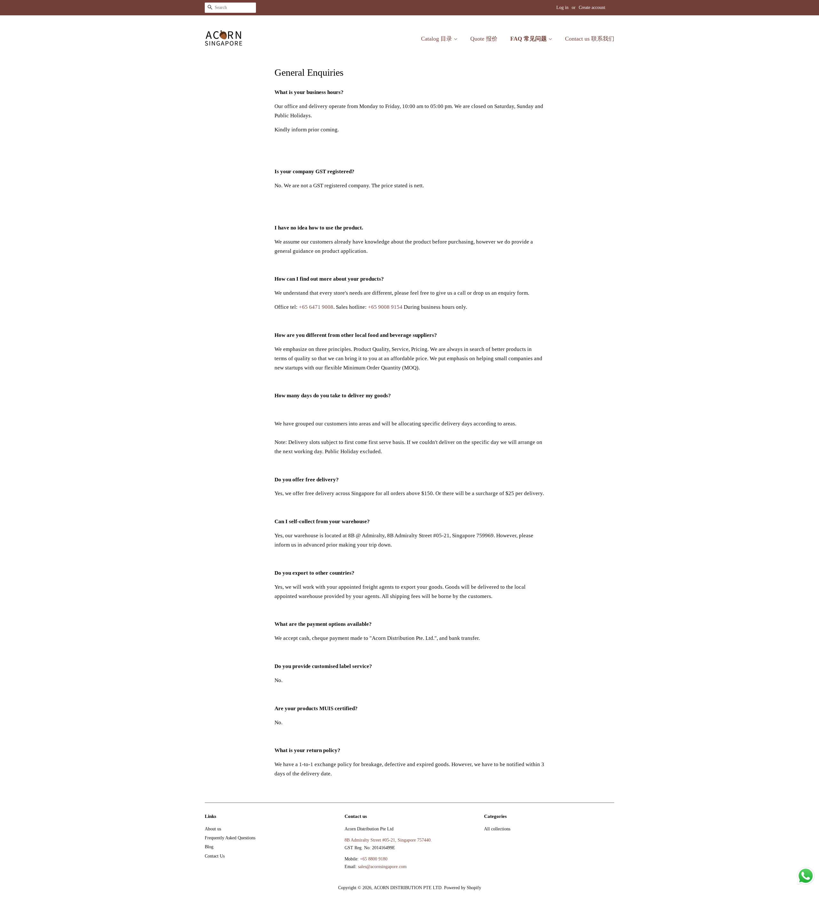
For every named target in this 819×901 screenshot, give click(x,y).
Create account (592, 7)
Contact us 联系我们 (589, 38)
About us (213, 828)
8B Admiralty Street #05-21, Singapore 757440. (388, 840)
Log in (562, 7)
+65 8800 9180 (373, 858)
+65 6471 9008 (316, 307)
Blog (209, 846)
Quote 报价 (483, 38)
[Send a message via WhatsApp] (806, 876)
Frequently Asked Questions (230, 837)
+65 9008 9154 (385, 307)
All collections (497, 828)
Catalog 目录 (437, 38)
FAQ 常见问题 (529, 38)
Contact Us (215, 855)
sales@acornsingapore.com (382, 866)
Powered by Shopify (462, 887)
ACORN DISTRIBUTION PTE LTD (407, 887)
